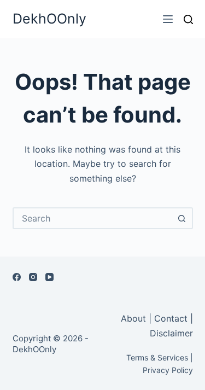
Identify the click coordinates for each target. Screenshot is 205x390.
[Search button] (182, 218)
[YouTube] (49, 277)
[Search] (188, 19)
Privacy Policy (168, 370)
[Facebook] (17, 277)
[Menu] (168, 19)
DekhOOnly (49, 18)
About (135, 318)
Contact (171, 318)
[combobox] (93, 218)
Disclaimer (171, 333)
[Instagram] (33, 277)
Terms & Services (157, 357)
